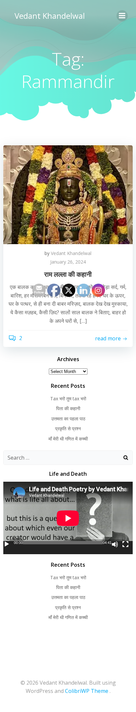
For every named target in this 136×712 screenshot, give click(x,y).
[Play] (6, 544)
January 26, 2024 (68, 262)
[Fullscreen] (125, 544)
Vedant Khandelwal (50, 15)
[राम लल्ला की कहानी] (68, 194)
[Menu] (122, 15)
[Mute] (115, 544)
